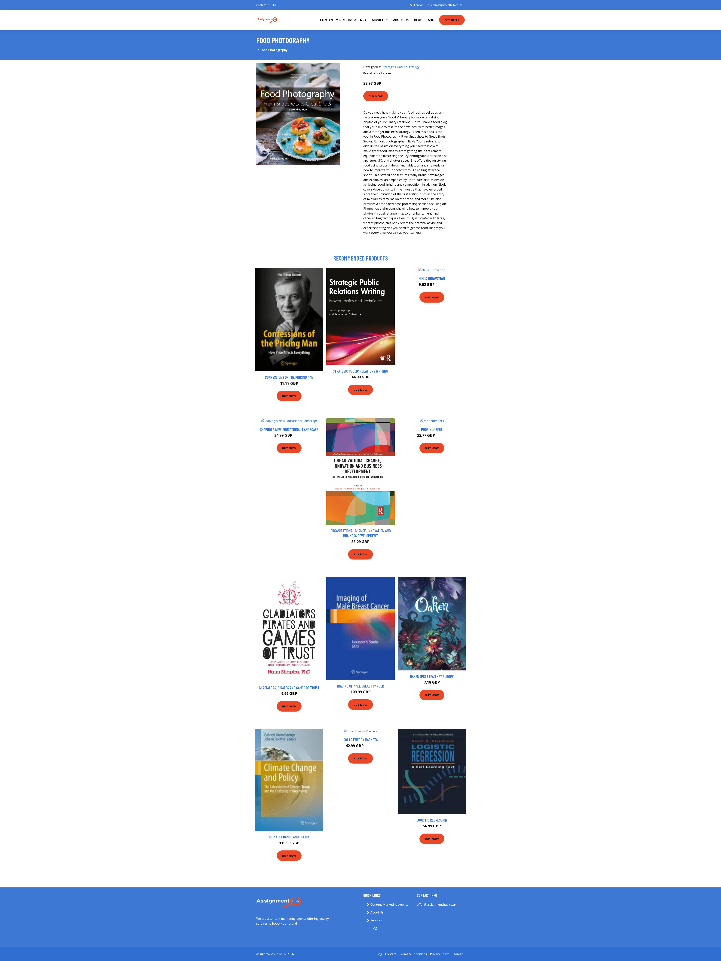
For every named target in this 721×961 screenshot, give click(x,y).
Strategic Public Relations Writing (360, 371)
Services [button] (378, 20)
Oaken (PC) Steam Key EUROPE (432, 676)
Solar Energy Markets (360, 739)
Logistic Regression (431, 820)
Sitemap (457, 954)
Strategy (388, 67)
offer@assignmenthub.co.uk (445, 5)
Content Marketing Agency (343, 20)
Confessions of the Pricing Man (289, 377)
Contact (390, 954)
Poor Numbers (432, 429)
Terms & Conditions (413, 954)
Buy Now (376, 96)
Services (376, 920)
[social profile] (274, 5)
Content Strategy (407, 67)
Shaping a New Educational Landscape (289, 429)
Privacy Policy (439, 954)
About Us (401, 20)
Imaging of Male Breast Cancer (360, 686)
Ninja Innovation (432, 278)
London (418, 5)
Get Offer (452, 20)
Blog (418, 20)
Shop (432, 20)
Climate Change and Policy (289, 836)
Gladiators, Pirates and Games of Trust (289, 687)
